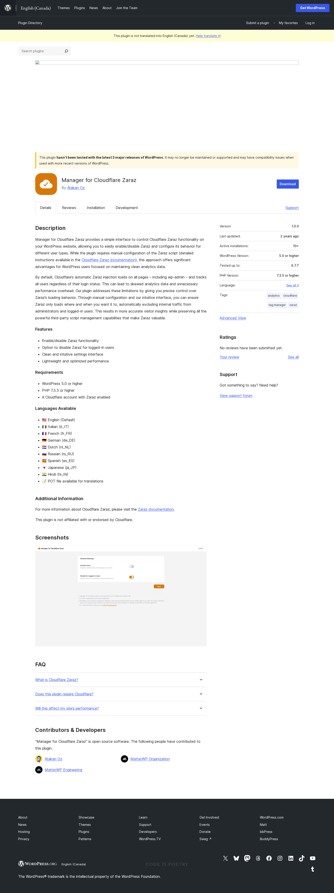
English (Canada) (74, 864)
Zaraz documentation (156, 509)
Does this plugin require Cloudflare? (64, 694)
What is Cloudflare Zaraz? (56, 680)
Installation (96, 207)
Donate (205, 832)
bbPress (266, 832)
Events (204, 825)
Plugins (84, 832)
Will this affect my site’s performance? (67, 708)
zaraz (293, 305)
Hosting (24, 832)
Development (127, 207)
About (22, 817)
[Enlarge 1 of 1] (200, 551)
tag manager (277, 305)
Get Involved (209, 817)
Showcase (86, 817)
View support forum (236, 395)
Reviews (69, 207)
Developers (148, 832)
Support (292, 207)
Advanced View (233, 318)
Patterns (85, 839)
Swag (205, 839)
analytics (274, 295)
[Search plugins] (66, 51)
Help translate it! (208, 36)
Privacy (23, 839)
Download (288, 184)
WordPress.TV (150, 839)
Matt (263, 825)
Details (45, 207)
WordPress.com (272, 817)
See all (293, 357)
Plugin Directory (30, 23)
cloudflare (290, 295)
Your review (229, 357)
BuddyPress (269, 839)
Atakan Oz (76, 187)
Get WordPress (312, 8)
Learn (143, 817)
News (22, 825)
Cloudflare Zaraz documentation (108, 260)
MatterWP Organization (150, 759)
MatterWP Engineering (63, 770)
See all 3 (292, 285)
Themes (85, 825)
